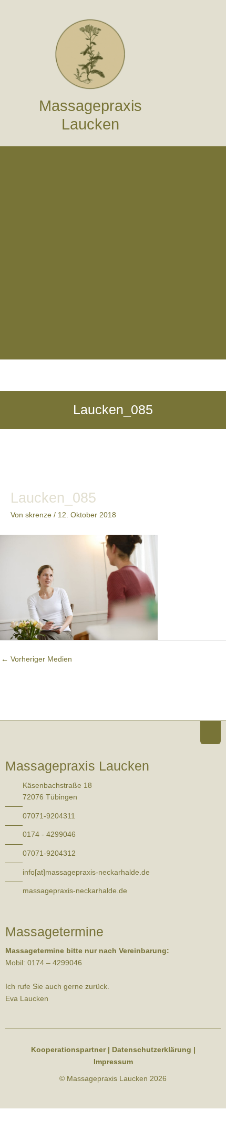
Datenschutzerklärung (151, 1050)
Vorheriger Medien (36, 659)
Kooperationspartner (68, 1050)
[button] (211, 117)
